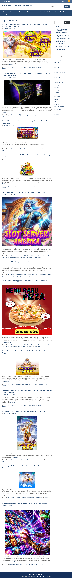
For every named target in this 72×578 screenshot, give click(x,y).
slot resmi (56, 99)
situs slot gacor (43, 255)
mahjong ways (57, 96)
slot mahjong (57, 77)
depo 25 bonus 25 (58, 82)
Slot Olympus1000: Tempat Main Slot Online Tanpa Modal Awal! (23, 262)
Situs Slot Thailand (59, 11)
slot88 (55, 101)
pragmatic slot (25, 497)
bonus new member (59, 106)
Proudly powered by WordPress (28, 576)
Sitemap (20, 11)
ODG (9, 1)
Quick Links (64, 1)
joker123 (5, 14)
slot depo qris (57, 109)
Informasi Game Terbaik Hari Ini (17, 5)
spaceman (56, 104)
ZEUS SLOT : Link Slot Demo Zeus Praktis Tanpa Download (62, 43)
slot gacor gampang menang (11, 257)
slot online (36, 564)
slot (48, 255)
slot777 (56, 65)
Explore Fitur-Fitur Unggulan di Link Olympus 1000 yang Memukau (25, 281)
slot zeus (39, 67)
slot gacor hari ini (22, 257)
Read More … (12, 64)
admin (14, 28)
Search (56, 20)
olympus (18, 255)
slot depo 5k (57, 80)
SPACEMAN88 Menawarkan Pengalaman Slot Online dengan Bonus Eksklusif (62, 31)
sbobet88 (56, 114)
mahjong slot (57, 90)
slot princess (41, 564)
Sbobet (26, 11)
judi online (19, 564)
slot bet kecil (57, 75)
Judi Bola (11, 11)
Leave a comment (38, 257)
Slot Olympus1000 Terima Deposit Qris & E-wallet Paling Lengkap (24, 192)
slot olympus (34, 67)
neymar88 (29, 67)
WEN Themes (48, 576)
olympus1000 (36, 255)
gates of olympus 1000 (21, 67)
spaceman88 (57, 92)
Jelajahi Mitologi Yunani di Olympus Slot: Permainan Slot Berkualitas (25, 411)
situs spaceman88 (26, 384)
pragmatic (56, 67)
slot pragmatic (40, 384)
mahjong (56, 85)
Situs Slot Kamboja (48, 11)
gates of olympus (11, 67)
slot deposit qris (58, 60)
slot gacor (25, 564)
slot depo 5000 (57, 87)
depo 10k (56, 62)
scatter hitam (57, 70)
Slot (15, 11)
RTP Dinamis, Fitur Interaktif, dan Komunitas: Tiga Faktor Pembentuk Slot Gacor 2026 (62, 35)
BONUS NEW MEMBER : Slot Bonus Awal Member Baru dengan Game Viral (62, 48)
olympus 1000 (23, 255)
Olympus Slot (30, 255)
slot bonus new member (60, 72)
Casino (4, 11)
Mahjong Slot (39, 11)
